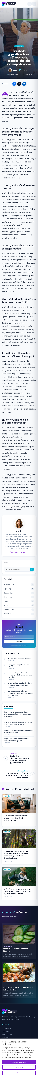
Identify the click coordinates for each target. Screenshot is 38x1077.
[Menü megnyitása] (34, 4)
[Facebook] (14, 84)
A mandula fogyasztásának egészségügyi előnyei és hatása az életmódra (20, 675)
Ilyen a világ (5, 1037)
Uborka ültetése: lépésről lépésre (19, 659)
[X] (19, 84)
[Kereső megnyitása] (29, 4)
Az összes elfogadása (19, 1062)
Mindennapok (6, 1028)
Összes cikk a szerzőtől (18, 552)
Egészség (19, 46)
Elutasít (19, 1073)
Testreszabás (19, 1067)
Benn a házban (7, 1034)
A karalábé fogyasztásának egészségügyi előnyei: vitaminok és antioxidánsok (20, 693)
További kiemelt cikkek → (10, 916)
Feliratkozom (19, 641)
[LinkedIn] (24, 84)
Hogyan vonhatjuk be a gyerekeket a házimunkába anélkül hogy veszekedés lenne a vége (17, 714)
